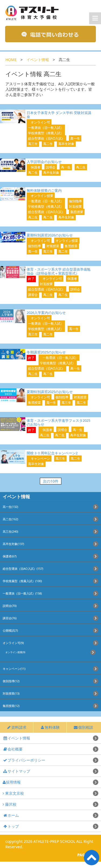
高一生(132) (10, 507)
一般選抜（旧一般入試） (46, 127)
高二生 (48, 143)
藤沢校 (10, 804)
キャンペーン (40, 458)
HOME (11, 59)
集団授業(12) (11, 706)
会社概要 (15, 749)
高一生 (75, 138)
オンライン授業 (42, 195)
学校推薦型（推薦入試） (46, 133)
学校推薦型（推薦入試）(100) (22, 581)
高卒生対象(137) (13, 544)
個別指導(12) (11, 681)
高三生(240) (10, 531)
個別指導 (75, 201)
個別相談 (85, 727)
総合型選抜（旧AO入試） (46, 138)
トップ (13, 826)
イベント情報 (37, 59)
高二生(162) (10, 519)
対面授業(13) (11, 693)
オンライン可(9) (13, 643)
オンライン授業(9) (15, 652)
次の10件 (50, 481)
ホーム (13, 815)
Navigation (95, 18)
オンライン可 (40, 122)
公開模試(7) (10, 630)
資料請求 (18, 727)
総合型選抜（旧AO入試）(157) (23, 569)
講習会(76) (9, 618)
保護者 (35, 167)
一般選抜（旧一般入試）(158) (22, 593)
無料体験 (52, 727)
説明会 (50, 167)
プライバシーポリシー (26, 760)
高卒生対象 (66, 143)
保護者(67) (9, 556)
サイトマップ (19, 771)
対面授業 (75, 206)
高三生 (33, 143)
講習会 (33, 294)
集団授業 (76, 212)
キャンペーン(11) (14, 669)
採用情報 (13, 782)
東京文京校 (14, 793)
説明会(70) (9, 606)
